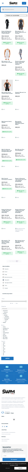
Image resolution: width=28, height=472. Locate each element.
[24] (1, 350)
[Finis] (1, 331)
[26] (1, 354)
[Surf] (3, 320)
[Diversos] (2, 312)
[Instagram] (5, 426)
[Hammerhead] (1, 332)
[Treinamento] (2, 318)
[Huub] (1, 334)
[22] (1, 347)
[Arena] (1, 326)
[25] (1, 353)
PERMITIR (20, 468)
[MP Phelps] (1, 337)
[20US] (1, 345)
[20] (1, 344)
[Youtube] (7, 426)
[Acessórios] (1, 310)
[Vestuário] (3, 316)
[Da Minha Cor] (1, 328)
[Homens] (1, 313)
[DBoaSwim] (1, 329)
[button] (3, 3)
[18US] (1, 342)
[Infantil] (1, 322)
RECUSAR (8, 468)
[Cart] (24, 3)
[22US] (1, 348)
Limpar (7, 358)
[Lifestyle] (2, 315)
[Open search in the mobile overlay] (14, 9)
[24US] (1, 351)
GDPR (16, 465)
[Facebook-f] (2, 426)
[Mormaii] (1, 335)
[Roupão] (3, 319)
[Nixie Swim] (1, 338)
